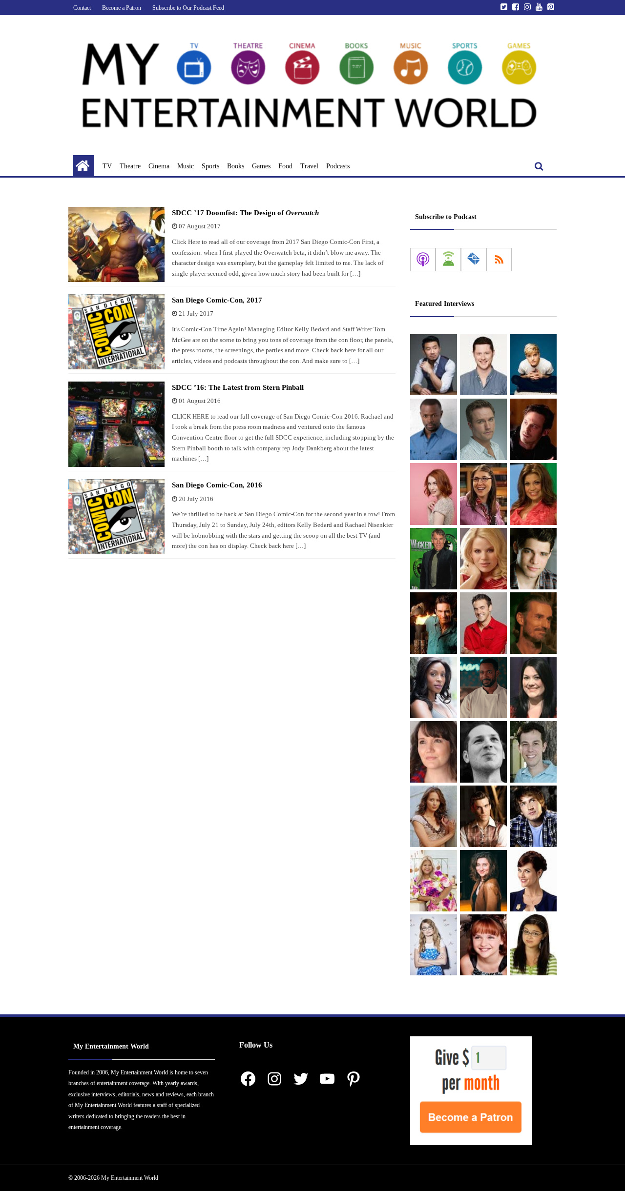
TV (107, 166)
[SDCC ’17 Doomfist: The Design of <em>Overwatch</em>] (116, 244)
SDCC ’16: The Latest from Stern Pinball (238, 387)
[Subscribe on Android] (448, 259)
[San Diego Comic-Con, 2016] (116, 516)
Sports (210, 166)
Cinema (158, 166)
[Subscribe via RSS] (499, 259)
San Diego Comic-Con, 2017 (217, 300)
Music (185, 166)
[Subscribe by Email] (473, 259)
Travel (309, 166)
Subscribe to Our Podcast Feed (188, 7)
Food (285, 166)
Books (235, 166)
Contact (82, 7)
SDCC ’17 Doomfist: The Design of (245, 213)
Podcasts (338, 166)
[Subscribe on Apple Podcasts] (423, 259)
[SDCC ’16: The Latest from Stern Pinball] (116, 424)
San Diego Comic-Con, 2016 (217, 485)
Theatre (130, 166)
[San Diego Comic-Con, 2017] (116, 331)
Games (261, 166)
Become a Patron (121, 7)
